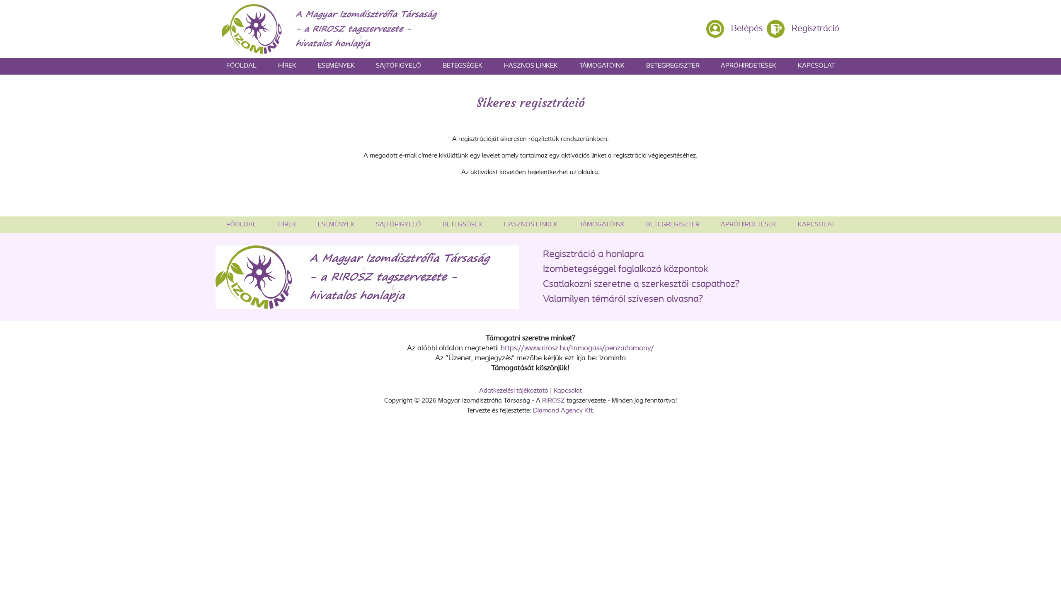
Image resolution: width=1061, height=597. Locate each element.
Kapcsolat (816, 66)
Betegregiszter (673, 66)
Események (336, 66)
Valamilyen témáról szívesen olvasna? (623, 299)
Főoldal (241, 66)
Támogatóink (602, 66)
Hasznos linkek (531, 66)
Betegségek (462, 66)
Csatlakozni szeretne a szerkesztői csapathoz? (641, 284)
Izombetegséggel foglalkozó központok (625, 269)
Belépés (747, 29)
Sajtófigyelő (398, 66)
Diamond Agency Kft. (563, 411)
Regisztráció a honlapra (593, 255)
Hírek (287, 66)
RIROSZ (553, 401)
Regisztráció (815, 29)
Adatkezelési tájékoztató (513, 391)
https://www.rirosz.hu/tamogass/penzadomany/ (577, 348)
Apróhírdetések (748, 66)
